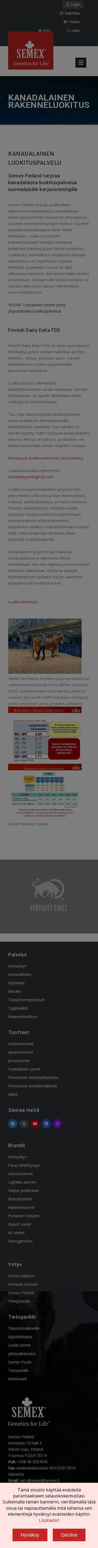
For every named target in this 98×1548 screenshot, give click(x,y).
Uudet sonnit (19, 1345)
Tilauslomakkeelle (23, 1328)
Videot (74, 22)
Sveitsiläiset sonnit (24, 1069)
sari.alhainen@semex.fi (40, 1480)
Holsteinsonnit (20, 1043)
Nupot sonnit (19, 1224)
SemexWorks (19, 974)
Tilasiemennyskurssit (26, 999)
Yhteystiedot (19, 1301)
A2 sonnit (16, 1232)
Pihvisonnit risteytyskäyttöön (33, 1077)
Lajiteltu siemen (22, 1182)
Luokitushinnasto (23, 601)
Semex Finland (21, 1292)
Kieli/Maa (71, 13)
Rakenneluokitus (22, 1016)
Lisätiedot (49, 1520)
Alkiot (13, 1094)
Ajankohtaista (20, 1336)
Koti (46, 31)
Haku (75, 31)
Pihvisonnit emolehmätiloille (32, 1085)
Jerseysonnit (19, 1060)
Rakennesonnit (21, 1207)
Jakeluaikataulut (22, 1353)
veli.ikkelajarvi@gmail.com (31, 476)
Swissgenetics (20, 1241)
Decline (69, 1535)
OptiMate (16, 982)
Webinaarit (17, 1378)
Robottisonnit (20, 1198)
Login (74, 4)
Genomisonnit (20, 1173)
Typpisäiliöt (18, 1008)
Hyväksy (30, 1535)
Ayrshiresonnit (20, 1052)
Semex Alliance (21, 1275)
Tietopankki (18, 1370)
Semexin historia (22, 1284)
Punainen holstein (23, 1215)
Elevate (14, 991)
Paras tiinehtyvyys (24, 1165)
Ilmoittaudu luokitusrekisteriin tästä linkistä (45, 458)
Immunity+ (17, 966)
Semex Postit (20, 1362)
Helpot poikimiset (23, 1190)
